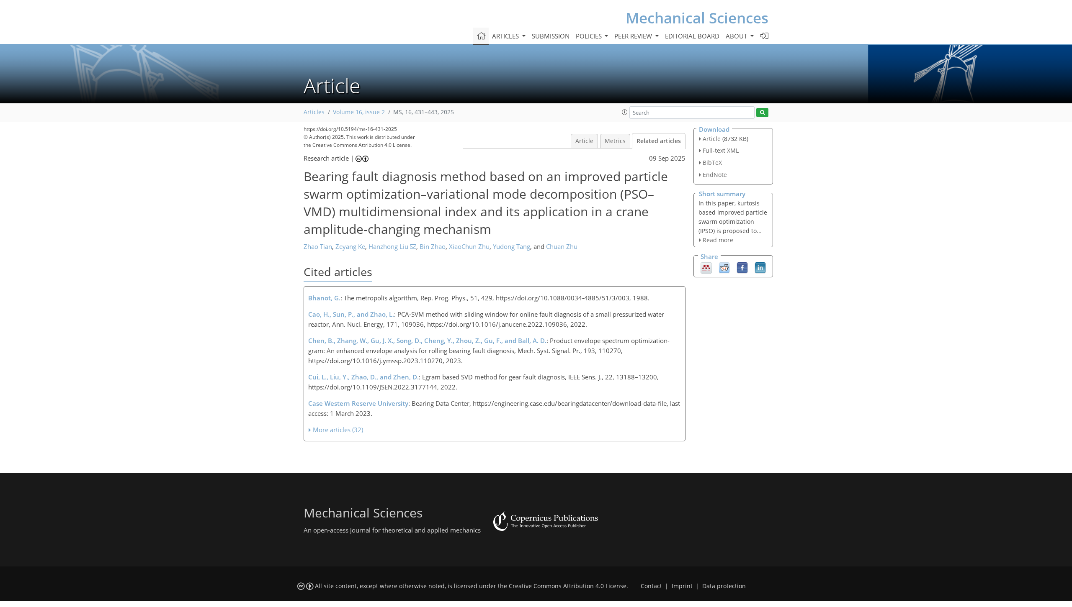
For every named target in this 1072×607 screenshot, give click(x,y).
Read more (718, 240)
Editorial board (692, 36)
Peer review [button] (634, 36)
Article (584, 141)
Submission (551, 36)
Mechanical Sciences (697, 18)
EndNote (715, 175)
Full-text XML (721, 150)
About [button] (737, 36)
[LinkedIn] (760, 267)
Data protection (724, 586)
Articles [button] (506, 36)
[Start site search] (762, 113)
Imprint (682, 586)
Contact (651, 586)
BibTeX (712, 162)
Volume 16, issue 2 (359, 112)
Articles (314, 112)
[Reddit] (724, 267)
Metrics (615, 141)
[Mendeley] (706, 267)
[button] (625, 112)
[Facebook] (742, 267)
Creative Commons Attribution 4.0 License (567, 586)
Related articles (658, 141)
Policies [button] (589, 36)
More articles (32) (338, 429)
